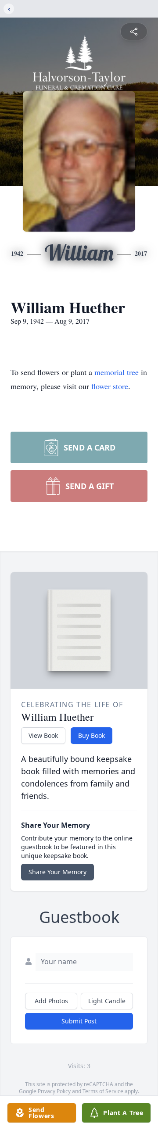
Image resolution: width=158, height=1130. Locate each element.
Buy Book (91, 735)
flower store (109, 386)
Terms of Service (103, 1091)
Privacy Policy (54, 1091)
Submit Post (79, 1021)
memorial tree (116, 372)
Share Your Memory (57, 872)
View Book (43, 735)
